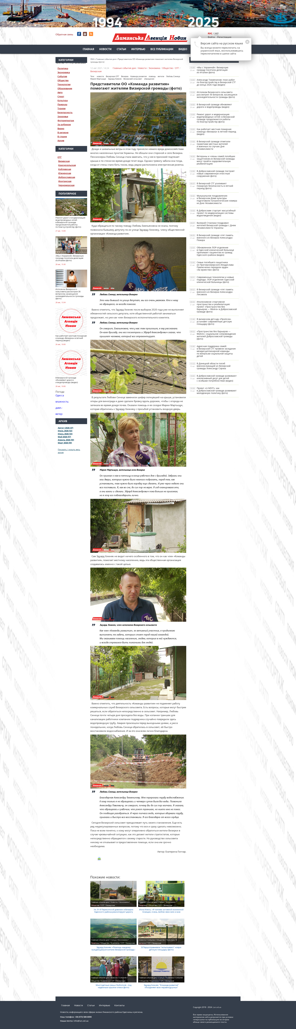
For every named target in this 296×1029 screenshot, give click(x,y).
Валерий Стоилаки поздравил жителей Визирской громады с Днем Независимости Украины (213, 225)
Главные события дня (124, 68)
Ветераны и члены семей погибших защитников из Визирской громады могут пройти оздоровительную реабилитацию (212, 160)
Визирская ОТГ (112, 76)
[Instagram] (85, 34)
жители (161, 76)
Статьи (121, 49)
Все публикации (161, 49)
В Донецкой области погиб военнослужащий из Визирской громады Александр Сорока (210, 366)
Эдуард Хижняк (114, 79)
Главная (88, 49)
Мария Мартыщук (98, 79)
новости (100, 76)
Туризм (62, 108)
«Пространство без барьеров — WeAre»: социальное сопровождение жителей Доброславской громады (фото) (213, 335)
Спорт (61, 96)
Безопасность (65, 112)
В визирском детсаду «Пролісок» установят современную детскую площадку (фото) (211, 321)
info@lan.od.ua (81, 1020)
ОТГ (60, 157)
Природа (62, 104)
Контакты (119, 1005)
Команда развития (138, 76)
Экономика (64, 72)
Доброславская (66, 177)
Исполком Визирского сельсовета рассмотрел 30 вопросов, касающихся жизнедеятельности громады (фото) (213, 95)
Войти (211, 37)
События (62, 76)
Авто (60, 92)
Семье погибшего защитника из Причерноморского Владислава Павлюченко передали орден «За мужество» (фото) (212, 266)
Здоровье (63, 116)
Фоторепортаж (66, 120)
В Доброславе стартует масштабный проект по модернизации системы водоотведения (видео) (213, 213)
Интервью (138, 49)
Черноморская (66, 185)
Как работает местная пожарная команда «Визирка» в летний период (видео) (213, 132)
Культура (63, 100)
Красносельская (67, 165)
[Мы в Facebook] (79, 34)
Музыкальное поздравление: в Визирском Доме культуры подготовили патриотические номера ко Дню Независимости (213, 199)
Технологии (64, 84)
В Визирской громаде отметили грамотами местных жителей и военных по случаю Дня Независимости (210, 145)
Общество (63, 80)
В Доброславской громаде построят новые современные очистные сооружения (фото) (212, 173)
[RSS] (91, 34)
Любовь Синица (173, 76)
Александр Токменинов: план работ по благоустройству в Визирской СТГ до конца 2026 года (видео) (213, 82)
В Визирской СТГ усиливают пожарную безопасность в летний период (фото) (211, 186)
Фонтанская (64, 181)
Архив (61, 140)
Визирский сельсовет (132, 79)
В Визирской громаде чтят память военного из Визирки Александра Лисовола (211, 292)
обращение (149, 79)
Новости (105, 49)
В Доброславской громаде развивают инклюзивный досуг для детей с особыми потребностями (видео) (213, 378)
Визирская (64, 161)
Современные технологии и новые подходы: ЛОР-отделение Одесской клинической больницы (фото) (212, 279)
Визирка (124, 76)
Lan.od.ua (217, 1007)
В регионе (63, 132)
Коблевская (64, 169)
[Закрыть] (242, 43)
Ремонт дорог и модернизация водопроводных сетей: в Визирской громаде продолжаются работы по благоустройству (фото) (212, 118)
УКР (216, 33)
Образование (65, 88)
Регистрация (224, 37)
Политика (63, 68)
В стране (62, 136)
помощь (152, 76)
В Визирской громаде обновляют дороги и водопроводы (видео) (211, 105)
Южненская (64, 173)
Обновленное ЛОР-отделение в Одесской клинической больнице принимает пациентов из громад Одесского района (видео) (212, 251)
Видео (183, 49)
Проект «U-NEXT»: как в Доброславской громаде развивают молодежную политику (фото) (213, 390)
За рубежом (64, 124)
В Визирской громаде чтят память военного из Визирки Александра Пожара (211, 238)
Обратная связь (64, 34)
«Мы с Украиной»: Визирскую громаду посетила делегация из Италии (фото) (209, 70)
